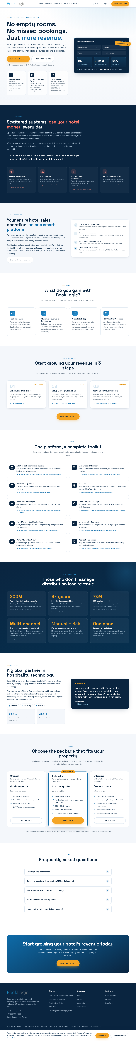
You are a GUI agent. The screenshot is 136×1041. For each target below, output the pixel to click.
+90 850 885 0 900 (43, 59)
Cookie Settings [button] (95, 1026)
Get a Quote (26, 820)
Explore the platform (20, 260)
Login (105, 4)
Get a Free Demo (120, 4)
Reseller (108, 999)
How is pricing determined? (39, 872)
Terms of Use (63, 1026)
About (79, 995)
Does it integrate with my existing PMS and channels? (50, 881)
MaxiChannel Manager (57, 999)
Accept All (102, 1036)
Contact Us (81, 1003)
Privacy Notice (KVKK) (14, 1026)
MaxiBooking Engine (56, 1003)
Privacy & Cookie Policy (49, 1026)
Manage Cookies (119, 1036)
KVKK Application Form (31, 1026)
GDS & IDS (53, 1007)
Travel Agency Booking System (60, 1011)
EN (97, 4)
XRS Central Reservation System (61, 995)
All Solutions (81, 1007)
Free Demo (109, 1003)
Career (79, 999)
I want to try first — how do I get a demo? (45, 909)
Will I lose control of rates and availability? (45, 890)
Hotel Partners (110, 995)
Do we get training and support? (41, 900)
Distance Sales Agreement (79, 1026)
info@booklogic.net (14, 1011)
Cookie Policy (11, 1038)
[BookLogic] (16, 3)
